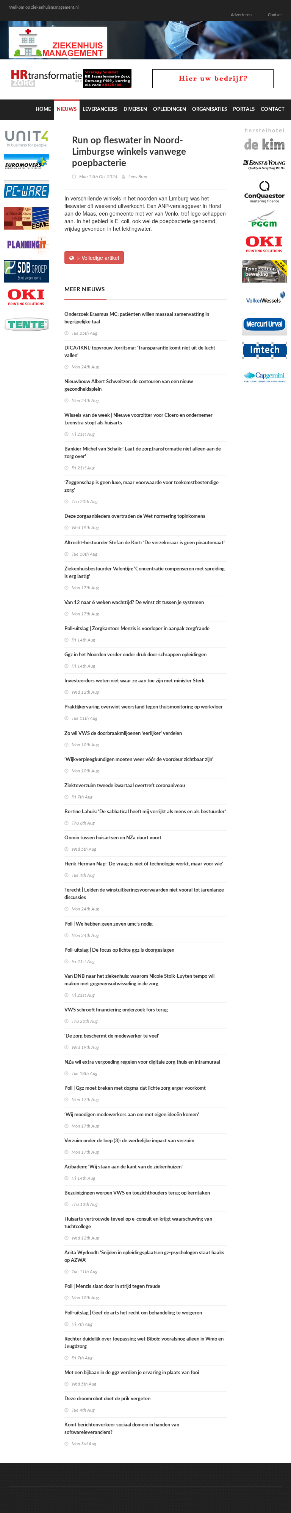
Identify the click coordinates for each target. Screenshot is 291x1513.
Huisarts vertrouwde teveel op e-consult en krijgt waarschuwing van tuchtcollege (138, 1223)
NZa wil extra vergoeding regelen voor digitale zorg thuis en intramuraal (142, 1062)
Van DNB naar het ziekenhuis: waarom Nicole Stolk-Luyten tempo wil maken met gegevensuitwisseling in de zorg (139, 980)
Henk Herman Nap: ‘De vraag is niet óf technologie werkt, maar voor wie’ (143, 864)
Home (43, 109)
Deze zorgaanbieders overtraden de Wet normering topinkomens (135, 516)
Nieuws (67, 109)
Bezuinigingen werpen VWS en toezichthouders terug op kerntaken (137, 1193)
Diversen (135, 109)
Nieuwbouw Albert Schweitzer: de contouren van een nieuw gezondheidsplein (128, 385)
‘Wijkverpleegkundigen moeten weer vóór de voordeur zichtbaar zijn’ (138, 759)
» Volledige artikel (96, 257)
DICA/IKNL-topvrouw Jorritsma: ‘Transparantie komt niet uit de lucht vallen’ (139, 352)
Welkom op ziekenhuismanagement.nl (44, 7)
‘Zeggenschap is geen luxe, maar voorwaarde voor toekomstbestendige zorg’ (141, 486)
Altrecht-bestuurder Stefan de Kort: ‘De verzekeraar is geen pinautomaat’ (144, 543)
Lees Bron (137, 176)
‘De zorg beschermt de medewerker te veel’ (111, 1036)
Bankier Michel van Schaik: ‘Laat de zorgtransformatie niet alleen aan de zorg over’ (142, 453)
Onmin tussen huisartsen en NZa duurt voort (112, 838)
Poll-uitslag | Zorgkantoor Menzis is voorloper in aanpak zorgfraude (137, 628)
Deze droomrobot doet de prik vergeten (107, 1398)
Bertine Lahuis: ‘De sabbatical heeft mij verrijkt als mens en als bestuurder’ (145, 811)
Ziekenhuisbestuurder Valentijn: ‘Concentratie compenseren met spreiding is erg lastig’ (144, 573)
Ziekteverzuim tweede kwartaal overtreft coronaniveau (124, 785)
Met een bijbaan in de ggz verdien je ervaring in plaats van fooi (131, 1372)
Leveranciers (100, 109)
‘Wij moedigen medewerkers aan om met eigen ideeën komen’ (131, 1114)
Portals (244, 109)
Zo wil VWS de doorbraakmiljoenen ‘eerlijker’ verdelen (123, 733)
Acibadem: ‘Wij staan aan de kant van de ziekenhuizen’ (123, 1167)
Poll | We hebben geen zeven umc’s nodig (108, 924)
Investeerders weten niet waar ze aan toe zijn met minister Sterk (134, 681)
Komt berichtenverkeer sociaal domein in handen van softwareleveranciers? (121, 1429)
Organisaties (209, 109)
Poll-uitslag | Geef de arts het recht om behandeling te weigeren (133, 1313)
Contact (275, 15)
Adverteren (241, 15)
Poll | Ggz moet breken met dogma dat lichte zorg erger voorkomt (135, 1088)
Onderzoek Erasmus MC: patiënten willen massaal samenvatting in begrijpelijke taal (136, 318)
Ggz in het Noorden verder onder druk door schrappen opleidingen (135, 654)
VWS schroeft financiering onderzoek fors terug (116, 1010)
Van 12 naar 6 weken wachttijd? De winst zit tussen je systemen (134, 602)
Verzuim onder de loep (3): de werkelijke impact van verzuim (129, 1141)
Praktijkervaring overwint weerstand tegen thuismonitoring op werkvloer (143, 707)
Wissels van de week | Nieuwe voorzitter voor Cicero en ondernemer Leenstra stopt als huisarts (138, 419)
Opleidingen (169, 109)
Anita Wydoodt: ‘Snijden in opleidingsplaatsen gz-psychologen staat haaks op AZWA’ (144, 1256)
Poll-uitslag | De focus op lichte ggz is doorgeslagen (119, 950)
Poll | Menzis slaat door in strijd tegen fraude (112, 1286)
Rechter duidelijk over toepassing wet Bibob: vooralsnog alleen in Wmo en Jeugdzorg (144, 1343)
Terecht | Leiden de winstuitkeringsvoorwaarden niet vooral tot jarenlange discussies (144, 894)
